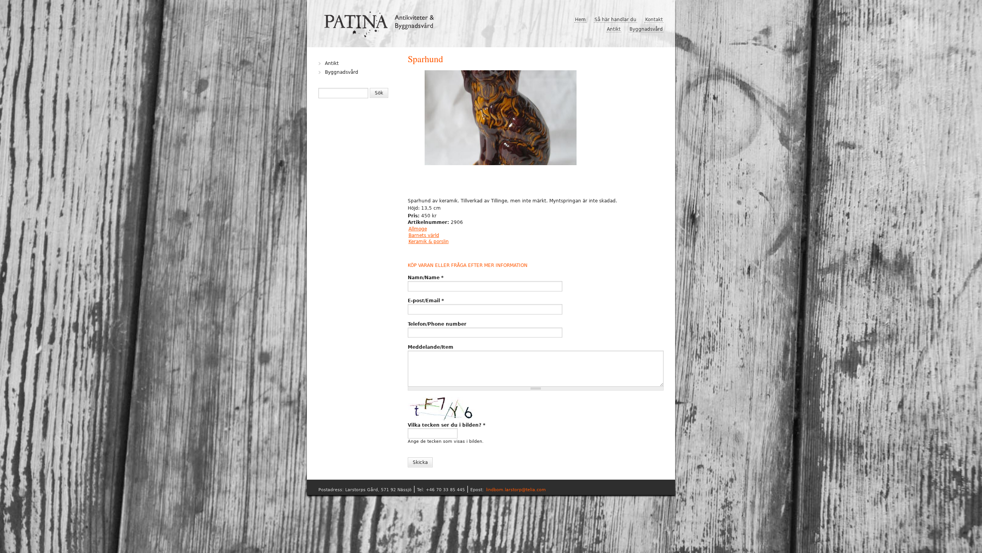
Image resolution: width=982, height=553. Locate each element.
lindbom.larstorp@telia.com (516, 489)
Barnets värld (424, 235)
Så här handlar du (615, 19)
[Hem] (382, 21)
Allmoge (418, 229)
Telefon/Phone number (437, 324)
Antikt (614, 29)
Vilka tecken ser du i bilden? (446, 425)
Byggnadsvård (646, 29)
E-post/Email (426, 300)
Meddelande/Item (430, 347)
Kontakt (654, 19)
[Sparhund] (500, 118)
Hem (580, 19)
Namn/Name (425, 277)
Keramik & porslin (429, 241)
